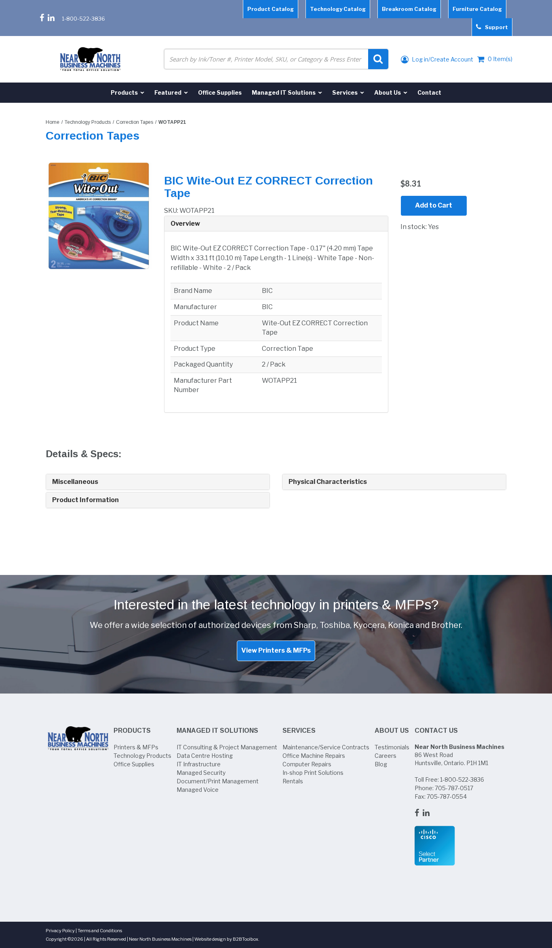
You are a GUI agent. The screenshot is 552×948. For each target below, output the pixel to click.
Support (494, 27)
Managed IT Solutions (217, 730)
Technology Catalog (338, 9)
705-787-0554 (447, 796)
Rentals (292, 781)
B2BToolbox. (246, 939)
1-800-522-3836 (83, 18)
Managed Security (201, 772)
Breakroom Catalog (409, 9)
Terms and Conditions (100, 930)
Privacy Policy (60, 930)
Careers (385, 755)
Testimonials (392, 747)
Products (132, 730)
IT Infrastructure (199, 764)
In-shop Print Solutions (312, 772)
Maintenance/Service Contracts (325, 747)
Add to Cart (433, 205)
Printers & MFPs (136, 747)
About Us (392, 730)
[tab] (276, 224)
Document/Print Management (218, 781)
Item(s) (500, 58)
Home (52, 122)
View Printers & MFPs (276, 650)
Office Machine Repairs (313, 755)
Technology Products (88, 122)
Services (299, 730)
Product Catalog (270, 9)
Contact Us (436, 730)
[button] (276, 223)
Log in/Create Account (442, 59)
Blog (381, 764)
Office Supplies (134, 764)
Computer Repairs (306, 764)
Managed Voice (198, 789)
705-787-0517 (454, 788)
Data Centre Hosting (205, 755)
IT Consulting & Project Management (227, 747)
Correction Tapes (134, 122)
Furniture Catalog (477, 9)
